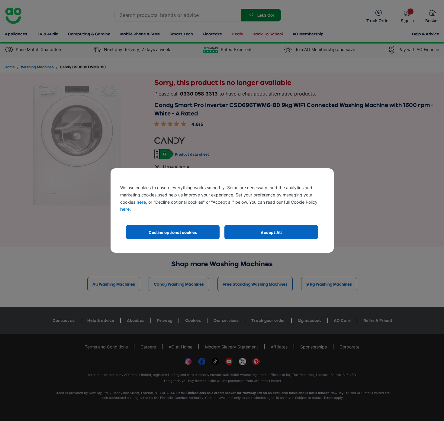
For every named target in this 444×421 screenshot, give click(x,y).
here (141, 202)
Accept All (271, 232)
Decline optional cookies (173, 232)
